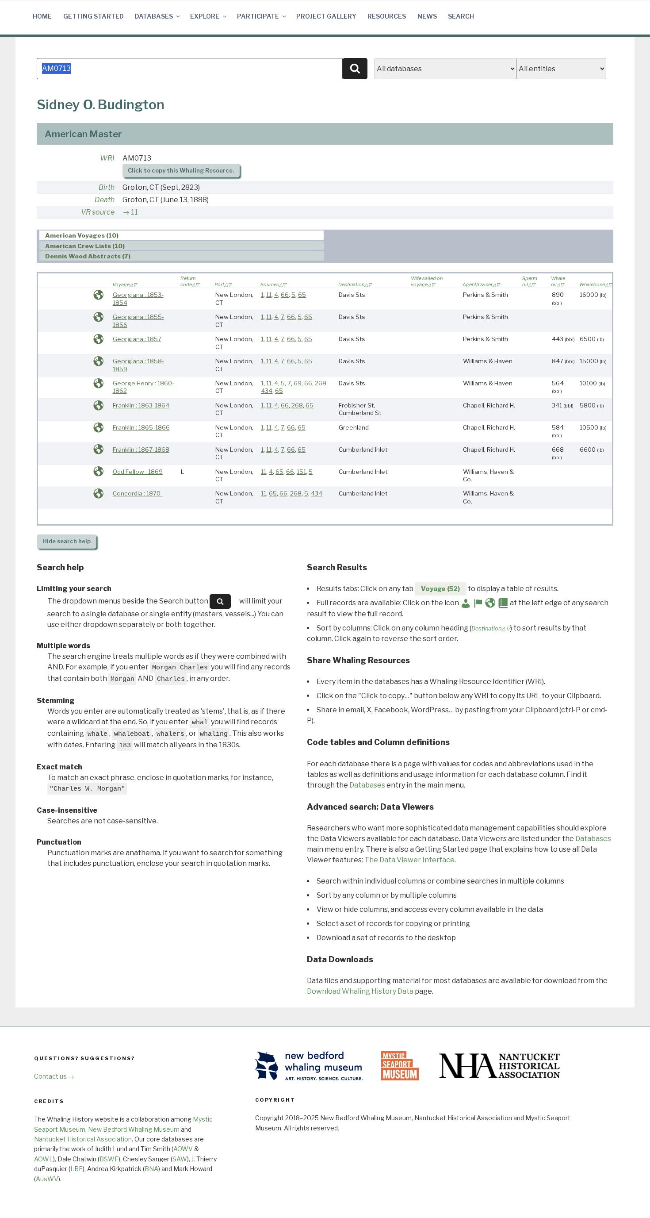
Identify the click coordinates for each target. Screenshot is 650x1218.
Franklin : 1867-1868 (141, 449)
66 (285, 294)
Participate (258, 16)
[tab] (181, 235)
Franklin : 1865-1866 (141, 427)
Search (461, 16)
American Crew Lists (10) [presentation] (85, 246)
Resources (386, 16)
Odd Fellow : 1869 (138, 471)
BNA (151, 1168)
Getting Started (93, 16)
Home (42, 16)
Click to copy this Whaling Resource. (181, 170)
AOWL (43, 1159)
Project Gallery (326, 16)
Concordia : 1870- (138, 493)
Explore (204, 16)
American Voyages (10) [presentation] (82, 235)
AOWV (183, 1149)
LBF (76, 1168)
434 (266, 390)
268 (320, 383)
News (427, 16)
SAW (179, 1159)
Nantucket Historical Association (83, 1139)
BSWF (109, 1159)
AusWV (47, 1179)
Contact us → (54, 1076)
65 (302, 294)
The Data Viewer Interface (409, 860)
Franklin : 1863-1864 (141, 405)
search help (66, 541)
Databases (154, 16)
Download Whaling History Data (360, 991)
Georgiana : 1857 (137, 338)
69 (298, 383)
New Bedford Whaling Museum (134, 1129)
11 (134, 212)
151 (301, 471)
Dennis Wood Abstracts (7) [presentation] (87, 256)
